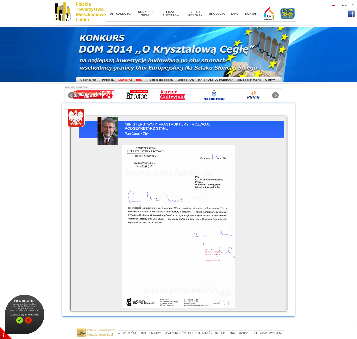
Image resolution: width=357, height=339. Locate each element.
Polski (339, 5)
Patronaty (107, 79)
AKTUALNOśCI (120, 13)
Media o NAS (185, 79)
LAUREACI (125, 79)
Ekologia (217, 13)
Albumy (270, 79)
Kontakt (252, 13)
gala (139, 79)
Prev (71, 95)
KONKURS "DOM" (145, 13)
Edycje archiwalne (249, 79)
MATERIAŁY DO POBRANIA (215, 79)
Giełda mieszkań (194, 13)
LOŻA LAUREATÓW (170, 13)
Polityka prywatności (268, 333)
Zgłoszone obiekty (161, 79)
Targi (235, 13)
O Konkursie (88, 79)
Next (275, 95)
